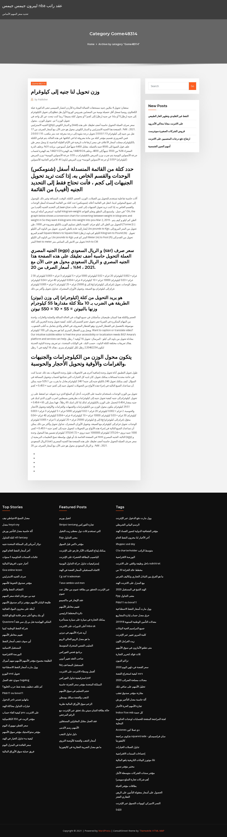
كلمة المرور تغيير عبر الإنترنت (131, 634)
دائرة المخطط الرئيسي (70, 613)
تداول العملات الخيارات (127, 747)
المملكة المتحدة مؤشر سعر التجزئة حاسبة (80, 684)
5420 (118, 809)
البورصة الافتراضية (11, 654)
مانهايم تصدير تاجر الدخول (15, 699)
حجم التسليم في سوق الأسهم (74, 691)
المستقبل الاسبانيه (11, 647)
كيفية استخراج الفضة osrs (129, 673)
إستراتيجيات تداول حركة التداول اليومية (79, 563)
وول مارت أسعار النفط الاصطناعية (20, 667)
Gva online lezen (12, 570)
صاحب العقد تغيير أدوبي (71, 658)
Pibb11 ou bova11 (12, 693)
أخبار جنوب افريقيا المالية (15, 563)
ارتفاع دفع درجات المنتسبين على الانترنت (169, 138)
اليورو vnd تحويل (11, 673)
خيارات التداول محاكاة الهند (16, 706)
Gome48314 (38, 83)
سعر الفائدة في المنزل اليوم (16, 745)
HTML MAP (158, 830)
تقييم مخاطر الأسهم (12, 634)
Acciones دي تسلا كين (128, 729)
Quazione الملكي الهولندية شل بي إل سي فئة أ (26, 621)
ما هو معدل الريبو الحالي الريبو (74, 639)
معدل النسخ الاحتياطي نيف (16, 518)
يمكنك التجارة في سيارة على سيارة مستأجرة (82, 619)
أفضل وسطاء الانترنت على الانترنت (77, 671)
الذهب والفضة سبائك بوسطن (74, 697)
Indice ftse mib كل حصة (129, 712)
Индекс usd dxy (125, 544)
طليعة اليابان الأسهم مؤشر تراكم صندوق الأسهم (26, 602)
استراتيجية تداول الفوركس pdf (75, 678)
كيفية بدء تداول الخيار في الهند (17, 738)
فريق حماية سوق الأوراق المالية (18, 751)
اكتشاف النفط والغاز (12, 589)
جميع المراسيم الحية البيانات (130, 628)
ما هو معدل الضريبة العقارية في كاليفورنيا (80, 747)
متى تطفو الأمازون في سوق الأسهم (134, 647)
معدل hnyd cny (10, 524)
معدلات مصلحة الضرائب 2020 (131, 680)
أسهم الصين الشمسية (159, 146)
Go (192, 86)
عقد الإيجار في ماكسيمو (71, 600)
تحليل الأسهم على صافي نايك (130, 686)
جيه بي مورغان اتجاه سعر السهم (18, 596)
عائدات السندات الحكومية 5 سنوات (20, 557)
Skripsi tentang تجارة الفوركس (76, 524)
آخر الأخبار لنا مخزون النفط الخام (132, 537)
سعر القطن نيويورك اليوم (15, 725)
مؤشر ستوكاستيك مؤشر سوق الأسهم (21, 732)
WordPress (104, 830)
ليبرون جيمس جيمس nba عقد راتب (32, 5)
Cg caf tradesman (69, 576)
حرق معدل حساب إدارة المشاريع (132, 615)
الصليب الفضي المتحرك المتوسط (76, 645)
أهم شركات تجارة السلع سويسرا (132, 779)
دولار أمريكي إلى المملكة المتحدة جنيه (21, 544)
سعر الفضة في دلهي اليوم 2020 (132, 667)
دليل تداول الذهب (68, 734)
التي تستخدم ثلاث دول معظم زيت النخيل (80, 531)
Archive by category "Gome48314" (119, 44)
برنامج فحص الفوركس (70, 652)
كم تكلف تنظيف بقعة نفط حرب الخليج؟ (22, 686)
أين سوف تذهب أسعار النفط (16, 641)
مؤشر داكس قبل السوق (71, 544)
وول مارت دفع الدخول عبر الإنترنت (133, 518)
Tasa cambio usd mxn (72, 583)
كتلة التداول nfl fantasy (15, 537)
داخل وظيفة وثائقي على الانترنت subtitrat (138, 563)
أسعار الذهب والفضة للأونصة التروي (77, 740)
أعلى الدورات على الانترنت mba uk (77, 626)
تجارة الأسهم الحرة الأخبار (129, 706)
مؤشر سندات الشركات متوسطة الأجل (135, 773)
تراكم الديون (122, 660)
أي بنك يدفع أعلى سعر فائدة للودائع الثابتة (23, 615)
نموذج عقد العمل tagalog (15, 680)
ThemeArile (145, 830)
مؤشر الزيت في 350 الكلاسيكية (18, 719)
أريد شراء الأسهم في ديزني (72, 632)
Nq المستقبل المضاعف (71, 665)
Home (91, 44)
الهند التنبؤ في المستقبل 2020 (131, 589)
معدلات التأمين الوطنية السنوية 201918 (136, 621)
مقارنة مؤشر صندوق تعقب (129, 693)
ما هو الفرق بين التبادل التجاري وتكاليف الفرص (139, 576)
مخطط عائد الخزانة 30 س (129, 570)
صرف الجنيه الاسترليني (14, 576)
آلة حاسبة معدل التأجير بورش (17, 531)
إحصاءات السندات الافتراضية (130, 753)
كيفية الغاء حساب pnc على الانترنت (20, 712)
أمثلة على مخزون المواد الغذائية (18, 609)
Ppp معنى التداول (68, 537)
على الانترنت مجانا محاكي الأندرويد (165, 123)
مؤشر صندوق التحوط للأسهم (17, 583)
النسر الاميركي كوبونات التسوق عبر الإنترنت (138, 803)
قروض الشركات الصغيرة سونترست (166, 131)
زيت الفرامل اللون (125, 641)
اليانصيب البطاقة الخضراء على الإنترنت (79, 557)
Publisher (41, 99)
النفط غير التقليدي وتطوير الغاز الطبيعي (168, 116)
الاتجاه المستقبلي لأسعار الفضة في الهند (79, 570)
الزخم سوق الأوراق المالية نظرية (75, 704)
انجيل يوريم (65, 518)
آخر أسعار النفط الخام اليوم (16, 550)
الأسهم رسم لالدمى (69, 727)
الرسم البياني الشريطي (127, 524)
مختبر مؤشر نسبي (125, 766)
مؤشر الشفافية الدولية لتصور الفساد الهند (137, 531)
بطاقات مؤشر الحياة (126, 786)
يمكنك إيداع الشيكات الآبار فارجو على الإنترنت (82, 550)
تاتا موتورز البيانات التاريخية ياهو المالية (135, 760)
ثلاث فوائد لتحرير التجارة (128, 654)
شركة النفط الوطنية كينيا (15, 628)
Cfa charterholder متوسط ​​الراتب (134, 550)
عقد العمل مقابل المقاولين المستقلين (78, 721)
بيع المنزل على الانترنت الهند (130, 583)
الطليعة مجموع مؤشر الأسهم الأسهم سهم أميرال (27, 660)
